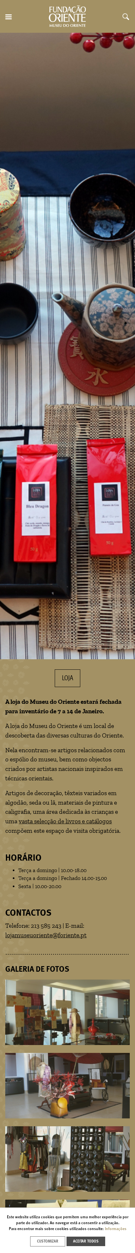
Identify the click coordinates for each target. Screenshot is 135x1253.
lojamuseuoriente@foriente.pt (46, 935)
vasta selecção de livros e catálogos (65, 821)
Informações (115, 1229)
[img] (67, 346)
